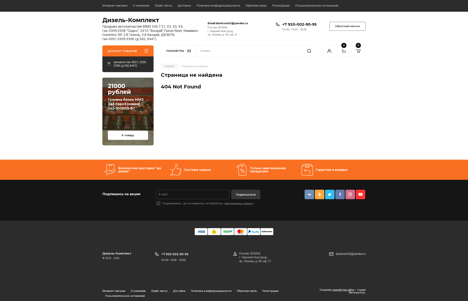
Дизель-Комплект (130, 20)
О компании (141, 5)
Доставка (184, 5)
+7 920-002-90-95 (299, 24)
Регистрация (281, 5)
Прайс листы (163, 5)
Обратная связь (256, 5)
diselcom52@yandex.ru (351, 254)
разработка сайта (343, 289)
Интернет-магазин (114, 5)
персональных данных (238, 203)
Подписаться (246, 194)
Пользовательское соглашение (316, 5)
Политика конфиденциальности (218, 5)
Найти (309, 50)
